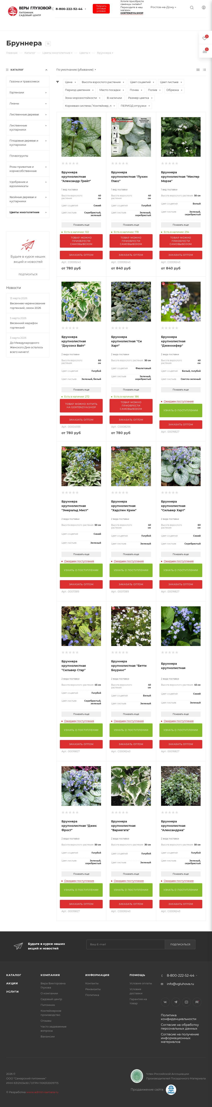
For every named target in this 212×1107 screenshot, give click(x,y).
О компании (49, 993)
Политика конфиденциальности (178, 1017)
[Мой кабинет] (204, 7)
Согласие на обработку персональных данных (180, 1026)
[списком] (204, 69)
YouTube (186, 1002)
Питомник (48, 1005)
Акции (12, 983)
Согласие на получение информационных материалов (180, 1038)
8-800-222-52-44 (69, 9)
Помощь (137, 975)
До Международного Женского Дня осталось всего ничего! (26, 347)
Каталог (13, 975)
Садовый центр (51, 999)
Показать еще (81, 224)
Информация (97, 975)
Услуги (12, 991)
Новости (13, 288)
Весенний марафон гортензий (24, 325)
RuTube (197, 1002)
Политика (92, 995)
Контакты (92, 983)
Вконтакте (165, 1002)
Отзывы (46, 1020)
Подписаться (180, 944)
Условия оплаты (141, 983)
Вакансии (48, 1036)
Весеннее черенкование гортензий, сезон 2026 (27, 305)
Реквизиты (93, 989)
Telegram (175, 1002)
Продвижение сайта (147, 1089)
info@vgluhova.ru (180, 984)
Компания (50, 975)
